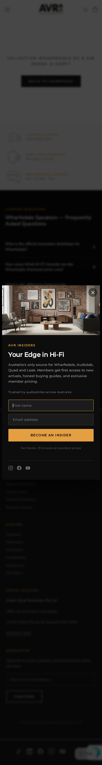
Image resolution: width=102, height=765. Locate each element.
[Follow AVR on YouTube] (28, 468)
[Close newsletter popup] (92, 292)
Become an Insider (51, 435)
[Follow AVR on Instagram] (10, 468)
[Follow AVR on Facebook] (19, 468)
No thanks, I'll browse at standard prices (51, 448)
